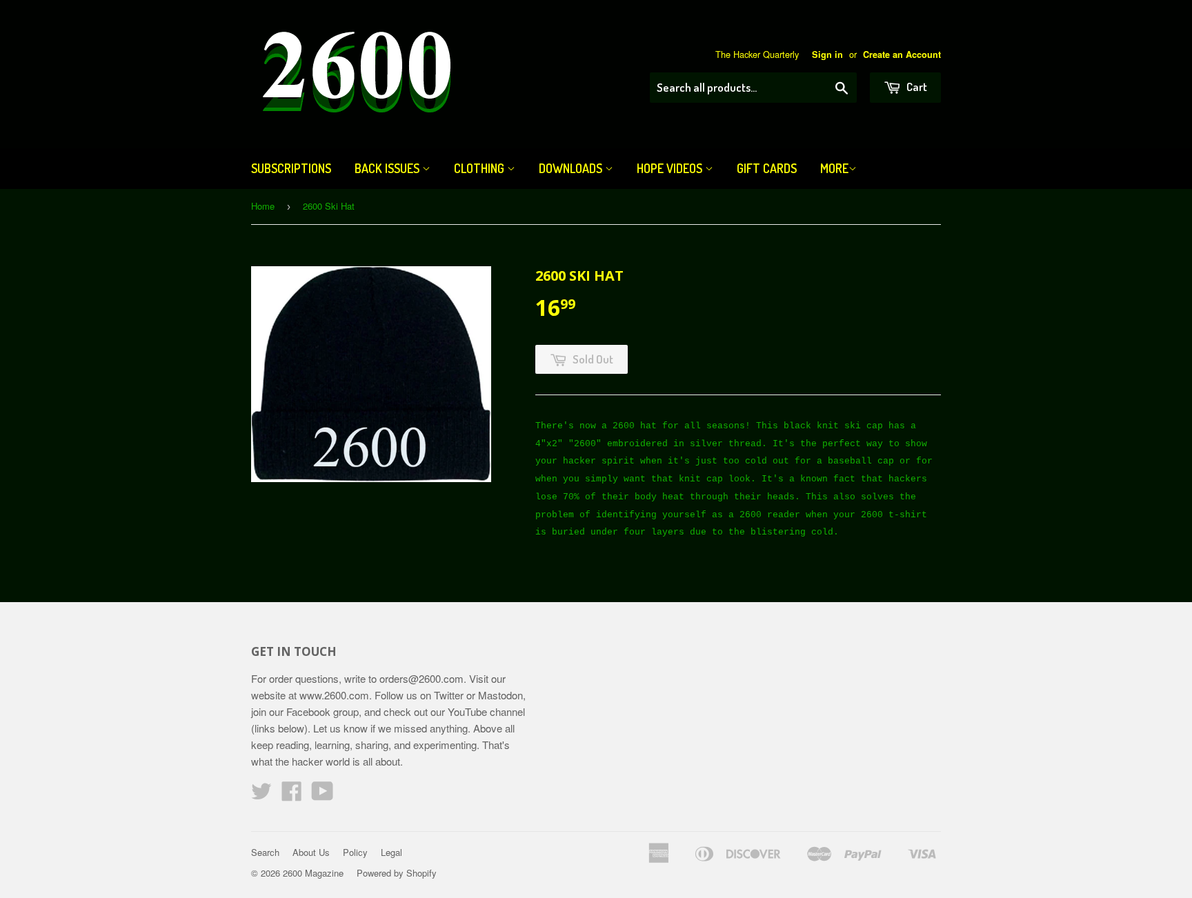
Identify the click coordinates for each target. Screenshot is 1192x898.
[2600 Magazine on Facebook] (291, 795)
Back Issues (388, 168)
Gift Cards (767, 168)
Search (265, 852)
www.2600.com (334, 695)
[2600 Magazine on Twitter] (261, 795)
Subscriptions (291, 168)
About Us (311, 852)
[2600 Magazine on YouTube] (322, 795)
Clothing (480, 168)
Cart (915, 86)
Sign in (827, 54)
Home (263, 205)
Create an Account (902, 54)
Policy (355, 852)
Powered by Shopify (397, 872)
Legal (391, 852)
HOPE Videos (671, 168)
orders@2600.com (421, 678)
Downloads (572, 168)
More (834, 168)
